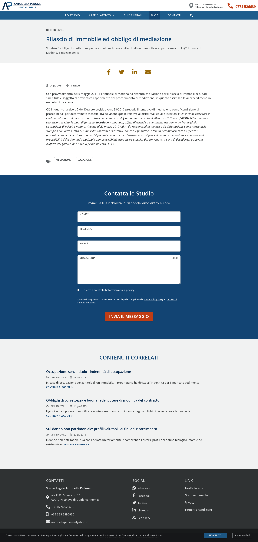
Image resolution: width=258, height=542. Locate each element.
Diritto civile (55, 30)
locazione (84, 159)
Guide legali (132, 15)
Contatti (174, 15)
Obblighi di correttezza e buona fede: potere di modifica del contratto (102, 400)
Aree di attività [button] (100, 15)
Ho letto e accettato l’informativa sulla (108, 290)
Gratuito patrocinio (197, 495)
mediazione (63, 159)
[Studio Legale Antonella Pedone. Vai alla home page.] (21, 6)
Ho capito (215, 535)
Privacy (189, 502)
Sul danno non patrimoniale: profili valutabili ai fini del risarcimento (101, 428)
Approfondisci (242, 535)
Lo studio (72, 15)
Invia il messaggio (129, 316)
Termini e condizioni (198, 510)
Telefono (86, 229)
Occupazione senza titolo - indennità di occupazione (88, 371)
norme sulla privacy (153, 299)
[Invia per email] (148, 73)
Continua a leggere (58, 387)
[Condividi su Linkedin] (134, 73)
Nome (83, 214)
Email (83, 243)
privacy (130, 290)
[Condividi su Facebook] (109, 73)
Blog (155, 15)
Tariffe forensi (194, 488)
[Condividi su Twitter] (121, 73)
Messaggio (87, 258)
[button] (191, 15)
